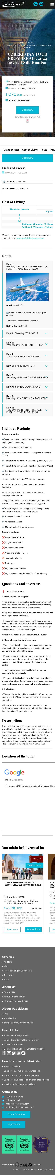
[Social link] (4, 1053)
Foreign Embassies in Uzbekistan (20, 1084)
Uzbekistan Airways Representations (22, 1071)
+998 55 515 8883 (14, 1097)
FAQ (6, 1014)
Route (43, 150)
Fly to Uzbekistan (12, 1066)
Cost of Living (30, 150)
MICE (6, 980)
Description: (12, 720)
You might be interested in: (23, 847)
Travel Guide (10, 1018)
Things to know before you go (18, 1023)
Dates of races (11, 150)
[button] (52, 4)
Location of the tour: (18, 756)
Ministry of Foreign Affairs (16, 1035)
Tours (30, 43)
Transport (8, 975)
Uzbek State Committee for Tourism (21, 1040)
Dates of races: (13, 168)
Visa (6, 966)
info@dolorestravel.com (17, 1104)
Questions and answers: (21, 583)
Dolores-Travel (13, 1100)
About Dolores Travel (14, 997)
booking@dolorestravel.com (19, 1107)
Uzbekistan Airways (13, 1044)
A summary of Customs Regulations (21, 1075)
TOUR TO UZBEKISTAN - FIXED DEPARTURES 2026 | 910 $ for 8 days (23, 884)
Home (22, 43)
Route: (7, 256)
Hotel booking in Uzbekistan (18, 971)
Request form (33, 929)
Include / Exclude (16, 428)
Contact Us (9, 992)
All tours (8, 962)
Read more (12, 929)
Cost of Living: (13, 202)
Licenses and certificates (16, 1001)
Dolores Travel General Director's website (24, 1049)
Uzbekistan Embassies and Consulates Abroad (26, 1080)
